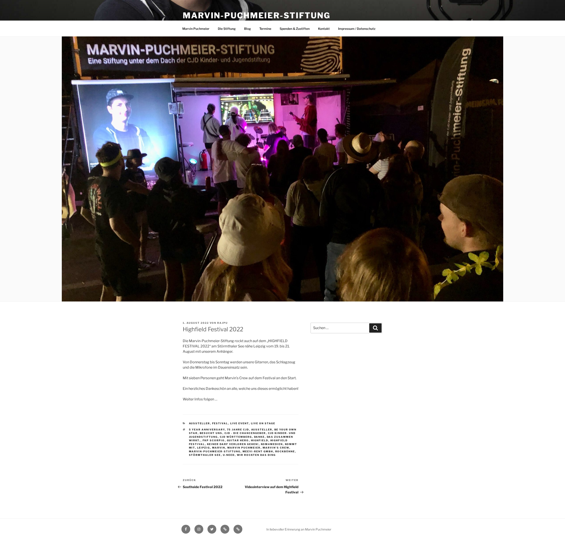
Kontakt (324, 28)
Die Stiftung (227, 28)
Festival (220, 423)
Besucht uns (211, 433)
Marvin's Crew (276, 447)
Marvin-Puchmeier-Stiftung (256, 15)
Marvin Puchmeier (195, 28)
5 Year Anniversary (207, 429)
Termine (265, 28)
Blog (247, 28)
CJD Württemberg (236, 436)
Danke (259, 436)
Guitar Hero (238, 440)
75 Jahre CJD (238, 429)
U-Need (229, 455)
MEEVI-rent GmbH (258, 451)
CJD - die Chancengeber (245, 433)
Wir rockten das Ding (256, 455)
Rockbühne (285, 451)
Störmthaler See (205, 455)
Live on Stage (263, 423)
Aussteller (199, 423)
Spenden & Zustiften (295, 28)
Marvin (218, 447)
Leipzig (203, 447)
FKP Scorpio (214, 440)
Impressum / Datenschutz (356, 28)
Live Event (239, 423)
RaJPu (222, 322)
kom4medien (272, 444)
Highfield (259, 440)
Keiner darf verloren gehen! (233, 444)
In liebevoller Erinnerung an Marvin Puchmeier (298, 529)
